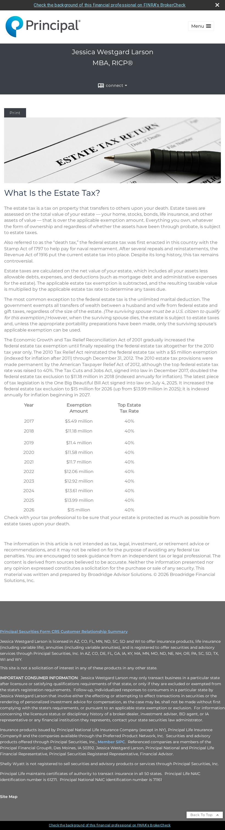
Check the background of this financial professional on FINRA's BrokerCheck (109, 5)
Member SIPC (111, 741)
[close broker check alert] (217, 5)
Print (15, 112)
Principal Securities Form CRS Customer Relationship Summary (64, 631)
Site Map (9, 796)
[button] (201, 26)
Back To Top (202, 815)
